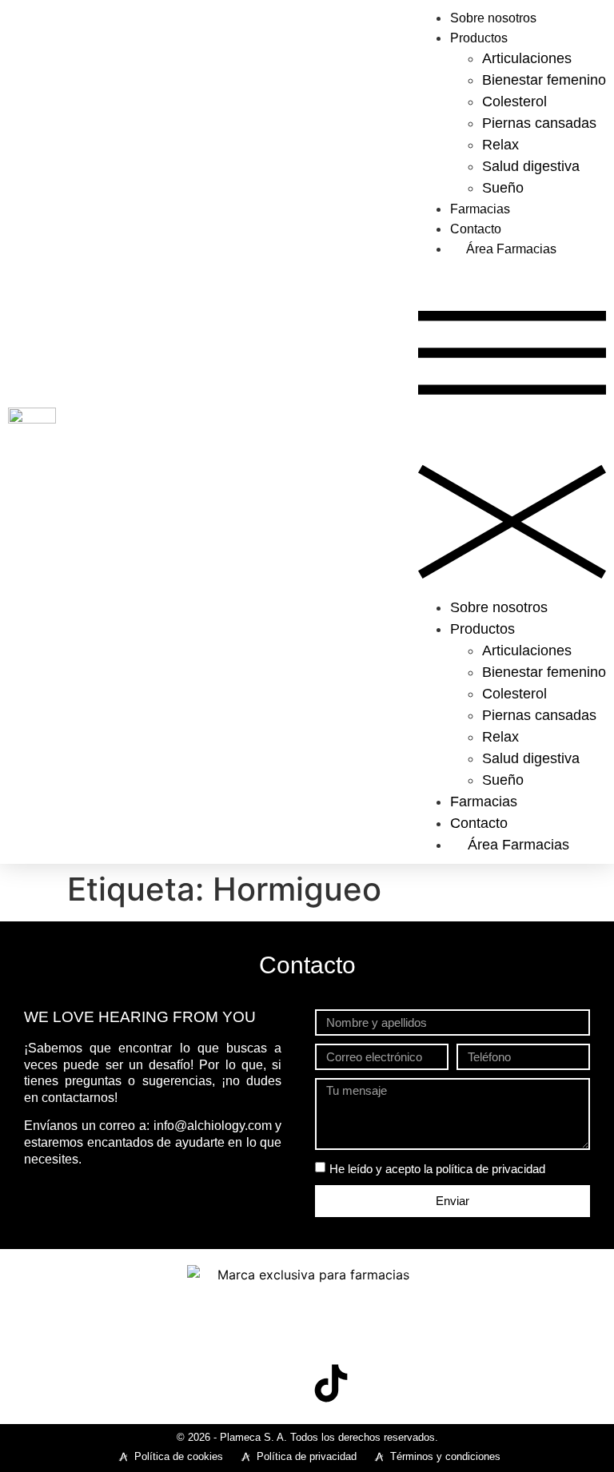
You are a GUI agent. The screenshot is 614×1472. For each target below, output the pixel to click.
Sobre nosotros (493, 18)
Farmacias (480, 209)
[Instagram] (283, 1383)
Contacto (475, 229)
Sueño (503, 188)
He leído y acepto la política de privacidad (437, 1169)
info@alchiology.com (213, 1125)
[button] (512, 428)
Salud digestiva (531, 166)
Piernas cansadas (539, 123)
